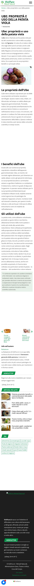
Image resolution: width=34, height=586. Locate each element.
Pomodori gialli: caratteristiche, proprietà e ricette (22, 427)
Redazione (6, 26)
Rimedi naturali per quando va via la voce (26, 338)
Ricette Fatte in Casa (20, 447)
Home (3, 8)
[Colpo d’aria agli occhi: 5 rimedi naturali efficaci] (5, 413)
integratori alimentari (20, 444)
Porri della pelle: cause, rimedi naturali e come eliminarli (21, 404)
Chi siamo (19, 573)
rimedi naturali (6, 450)
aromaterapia (15, 441)
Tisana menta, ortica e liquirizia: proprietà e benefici (22, 420)
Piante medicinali (7, 447)
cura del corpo (25, 441)
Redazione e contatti (19, 575)
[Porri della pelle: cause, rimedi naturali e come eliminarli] (5, 405)
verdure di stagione (8, 453)
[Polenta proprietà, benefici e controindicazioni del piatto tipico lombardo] (5, 397)
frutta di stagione (7, 444)
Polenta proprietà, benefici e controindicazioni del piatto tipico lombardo (22, 396)
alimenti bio (5, 441)
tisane (15, 450)
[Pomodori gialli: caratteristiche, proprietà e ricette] (5, 428)
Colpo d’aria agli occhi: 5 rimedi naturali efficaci (22, 412)
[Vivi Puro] (8, 3)
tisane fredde (22, 450)
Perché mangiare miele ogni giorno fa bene (7, 339)
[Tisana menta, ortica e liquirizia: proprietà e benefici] (5, 421)
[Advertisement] (17, 144)
